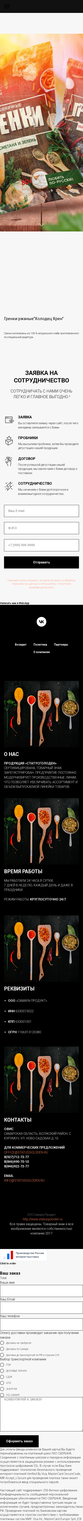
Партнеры (61, 644)
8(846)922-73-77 (16, 1166)
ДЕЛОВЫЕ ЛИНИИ (16, 1370)
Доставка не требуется (18, 1343)
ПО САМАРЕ (13, 1395)
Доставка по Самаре (17, 1349)
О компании (41, 652)
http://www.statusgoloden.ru (42, 1219)
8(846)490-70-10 (16, 1162)
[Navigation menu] (7, 6)
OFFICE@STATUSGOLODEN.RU (26, 1152)
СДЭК (9, 1377)
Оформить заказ (19, 1441)
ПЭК (8, 1364)
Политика (40, 644)
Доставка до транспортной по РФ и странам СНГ (33, 1355)
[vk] (41, 622)
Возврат (21, 644)
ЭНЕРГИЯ (11, 1389)
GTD (8, 1383)
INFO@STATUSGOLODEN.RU (24, 1180)
